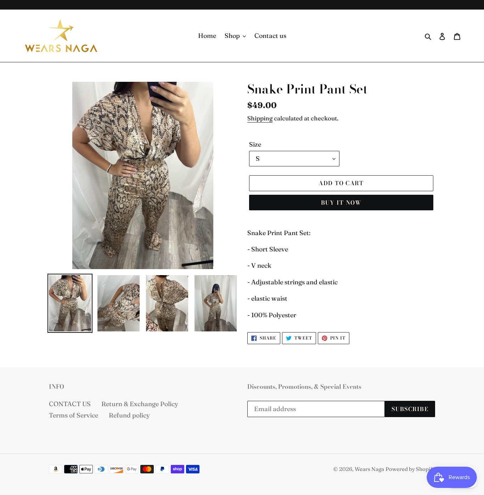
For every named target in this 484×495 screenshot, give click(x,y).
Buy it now (341, 202)
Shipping (259, 118)
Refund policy (129, 415)
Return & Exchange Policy (139, 404)
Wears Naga (369, 469)
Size (255, 144)
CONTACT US (70, 404)
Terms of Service (73, 415)
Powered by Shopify (410, 469)
